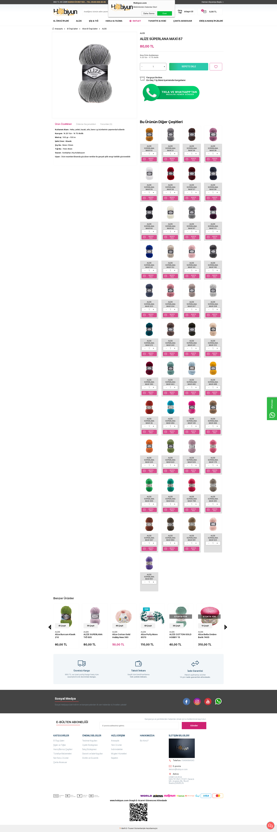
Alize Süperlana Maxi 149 (192, 421)
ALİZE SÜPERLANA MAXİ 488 (213, 382)
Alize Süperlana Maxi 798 (192, 499)
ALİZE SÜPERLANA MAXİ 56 (170, 187)
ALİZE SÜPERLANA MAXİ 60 (149, 226)
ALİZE (57, 632)
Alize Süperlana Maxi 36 (149, 421)
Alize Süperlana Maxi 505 (192, 460)
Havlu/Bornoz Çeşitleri (62, 749)
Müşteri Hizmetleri (119, 754)
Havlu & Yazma (114, 21)
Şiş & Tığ (93, 21)
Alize (79, 21)
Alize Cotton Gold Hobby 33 (207, 636)
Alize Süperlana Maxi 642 (170, 499)
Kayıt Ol (189, 12)
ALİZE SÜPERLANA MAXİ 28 (213, 148)
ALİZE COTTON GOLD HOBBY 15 (152, 636)
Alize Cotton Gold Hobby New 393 (93, 636)
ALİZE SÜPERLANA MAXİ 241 (192, 343)
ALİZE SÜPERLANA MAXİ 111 (213, 226)
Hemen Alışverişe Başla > (213, 2)
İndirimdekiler (117, 749)
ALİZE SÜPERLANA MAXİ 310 (213, 343)
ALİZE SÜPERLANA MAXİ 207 (192, 304)
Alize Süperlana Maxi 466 (213, 421)
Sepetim (114, 758)
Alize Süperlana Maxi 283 (213, 499)
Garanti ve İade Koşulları (92, 754)
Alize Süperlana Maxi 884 (170, 538)
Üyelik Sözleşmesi (90, 745)
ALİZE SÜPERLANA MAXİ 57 (192, 187)
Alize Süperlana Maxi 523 (213, 538)
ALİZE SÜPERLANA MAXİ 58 (213, 187)
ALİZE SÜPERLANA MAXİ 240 (170, 343)
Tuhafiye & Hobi (157, 21)
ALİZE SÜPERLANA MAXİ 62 (170, 226)
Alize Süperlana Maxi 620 (170, 460)
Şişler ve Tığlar (59, 745)
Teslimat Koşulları (89, 741)
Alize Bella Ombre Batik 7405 (178, 636)
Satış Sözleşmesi (89, 749)
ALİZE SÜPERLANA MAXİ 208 (213, 304)
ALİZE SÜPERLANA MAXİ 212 (149, 343)
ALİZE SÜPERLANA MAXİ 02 (149, 148)
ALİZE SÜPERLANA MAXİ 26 (192, 148)
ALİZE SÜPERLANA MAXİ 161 (192, 265)
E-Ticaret (130, 828)
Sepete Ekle (189, 66)
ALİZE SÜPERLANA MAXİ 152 (170, 265)
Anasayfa (115, 741)
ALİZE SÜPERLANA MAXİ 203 (149, 304)
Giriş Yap (180, 12)
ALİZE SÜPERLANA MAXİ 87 (192, 226)
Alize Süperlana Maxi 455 (149, 499)
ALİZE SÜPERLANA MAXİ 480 (192, 382)
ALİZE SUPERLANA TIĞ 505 (64, 636)
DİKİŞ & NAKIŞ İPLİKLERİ (211, 21)
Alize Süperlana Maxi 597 (149, 538)
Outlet (137, 21)
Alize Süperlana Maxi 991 (192, 538)
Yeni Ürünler (116, 745)
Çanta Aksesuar (182, 21)
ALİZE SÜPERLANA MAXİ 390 (149, 382)
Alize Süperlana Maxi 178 (213, 460)
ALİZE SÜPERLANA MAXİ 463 (170, 382)
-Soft (122, 828)
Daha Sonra (148, 13)
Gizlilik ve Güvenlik (90, 758)
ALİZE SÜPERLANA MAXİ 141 (149, 265)
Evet (165, 13)
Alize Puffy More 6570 (120, 636)
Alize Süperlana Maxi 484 (170, 421)
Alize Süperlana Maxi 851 (149, 577)
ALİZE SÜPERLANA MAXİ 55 (149, 187)
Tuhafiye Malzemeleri (62, 754)
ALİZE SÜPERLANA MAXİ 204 (170, 304)
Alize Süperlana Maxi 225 (149, 460)
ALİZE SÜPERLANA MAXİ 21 (170, 148)
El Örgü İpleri (61, 21)
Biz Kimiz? (144, 741)
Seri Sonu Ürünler (61, 758)
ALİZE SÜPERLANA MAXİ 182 (213, 265)
